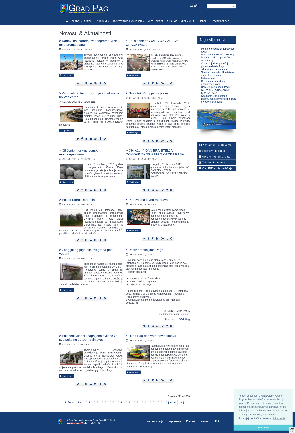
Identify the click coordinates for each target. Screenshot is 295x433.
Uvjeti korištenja (154, 421)
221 (120, 402)
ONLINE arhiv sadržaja (217, 168)
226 (160, 402)
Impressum (175, 421)
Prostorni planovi (213, 151)
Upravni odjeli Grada (215, 156)
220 (112, 402)
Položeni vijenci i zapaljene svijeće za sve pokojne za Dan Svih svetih (88, 337)
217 (88, 402)
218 (96, 402)
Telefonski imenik (213, 162)
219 (104, 402)
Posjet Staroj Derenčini (79, 199)
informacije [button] (279, 418)
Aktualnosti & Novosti (216, 145)
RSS (217, 421)
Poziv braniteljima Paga (146, 250)
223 (136, 402)
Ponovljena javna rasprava (148, 199)
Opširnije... (68, 75)
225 (152, 402)
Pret (80, 402)
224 (144, 402)
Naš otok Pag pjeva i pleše (148, 93)
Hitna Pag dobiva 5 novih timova (152, 335)
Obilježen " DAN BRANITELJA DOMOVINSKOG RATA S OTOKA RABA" (155, 152)
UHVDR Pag (183, 319)
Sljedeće (171, 402)
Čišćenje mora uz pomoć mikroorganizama (78, 152)
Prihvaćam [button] (263, 427)
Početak (69, 402)
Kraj (181, 402)
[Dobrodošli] (67, 21)
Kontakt (190, 421)
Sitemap (204, 421)
